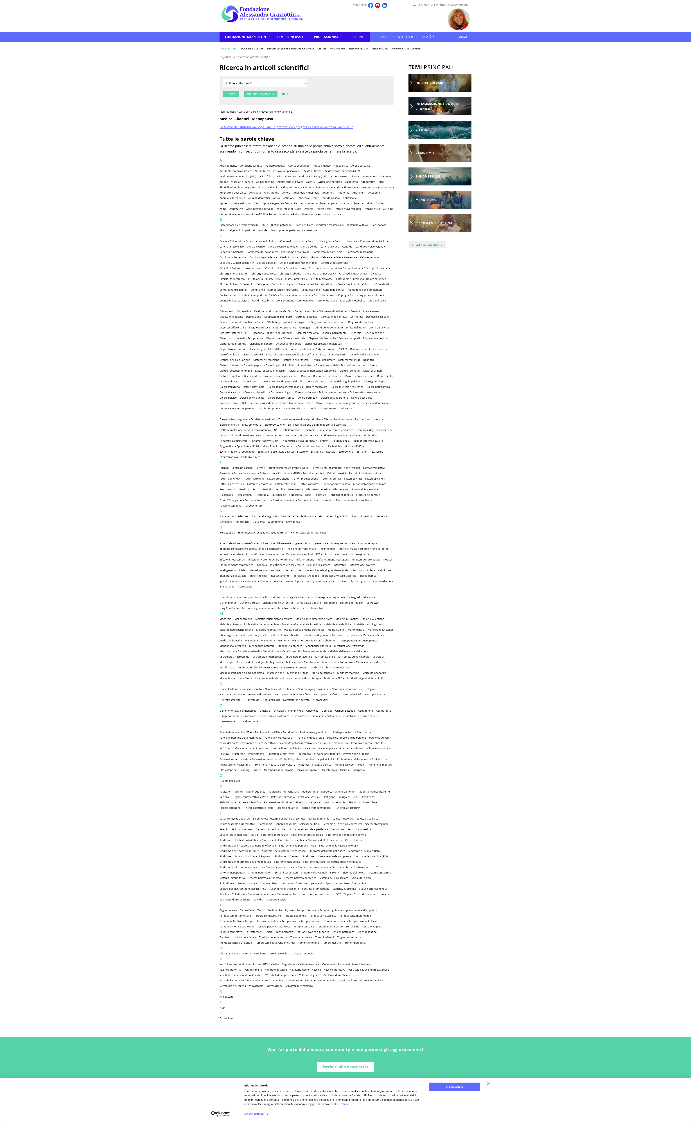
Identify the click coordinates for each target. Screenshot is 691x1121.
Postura (224, 753)
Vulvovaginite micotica (299, 986)
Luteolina (310, 608)
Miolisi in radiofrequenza (337, 662)
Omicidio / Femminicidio (288, 710)
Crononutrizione (327, 300)
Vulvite (379, 980)
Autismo (388, 208)
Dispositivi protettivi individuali (323, 343)
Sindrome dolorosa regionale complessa (326, 856)
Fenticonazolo (228, 489)
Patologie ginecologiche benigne (346, 737)
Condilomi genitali (334, 289)
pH (274, 748)
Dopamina (248, 408)
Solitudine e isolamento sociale (238, 883)
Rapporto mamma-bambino (337, 791)
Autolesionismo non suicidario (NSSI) (243, 214)
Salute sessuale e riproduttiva (238, 824)
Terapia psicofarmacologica (273, 926)
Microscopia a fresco (232, 662)
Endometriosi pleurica (363, 435)
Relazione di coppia (283, 797)
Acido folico (266, 176)
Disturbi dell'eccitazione (364, 354)
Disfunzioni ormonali (232, 338)
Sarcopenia (265, 824)
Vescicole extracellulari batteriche (368, 969)
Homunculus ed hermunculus (309, 532)
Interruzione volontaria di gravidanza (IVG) (322, 570)
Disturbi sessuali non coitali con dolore (312, 370)
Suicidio (258, 899)
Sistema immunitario (232, 878)
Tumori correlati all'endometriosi (275, 942)
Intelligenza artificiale (232, 570)
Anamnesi (328, 192)
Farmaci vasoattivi (374, 467)
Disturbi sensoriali (327, 365)
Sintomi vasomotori (286, 872)
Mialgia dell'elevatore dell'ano (348, 651)
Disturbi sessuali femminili (236, 370)
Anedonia (374, 192)
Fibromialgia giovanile (364, 489)
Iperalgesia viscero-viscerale (339, 575)
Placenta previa (327, 748)
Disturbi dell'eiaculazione (235, 360)
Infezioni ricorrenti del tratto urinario (270, 559)
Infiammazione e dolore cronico (290, 48)
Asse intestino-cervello (259, 208)
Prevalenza (304, 753)
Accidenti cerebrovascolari (235, 171)
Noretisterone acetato (296, 700)
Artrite (379, 203)
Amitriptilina (271, 192)
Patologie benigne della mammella (240, 737)
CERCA (423, 37)
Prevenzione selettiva (264, 759)
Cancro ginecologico (232, 246)
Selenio (224, 829)
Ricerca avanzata (260, 94)
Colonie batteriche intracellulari (315, 284)
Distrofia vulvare (229, 354)
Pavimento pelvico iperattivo (258, 743)
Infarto (236, 554)
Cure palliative (377, 300)
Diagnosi (302, 322)
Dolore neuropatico (378, 387)
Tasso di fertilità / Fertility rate (275, 910)
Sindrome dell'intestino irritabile (239, 840)
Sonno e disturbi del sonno (276, 883)
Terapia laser (290, 921)
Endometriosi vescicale (264, 440)
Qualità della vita (230, 780)
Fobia (308, 494)
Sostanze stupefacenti (309, 883)
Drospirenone (328, 408)
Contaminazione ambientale (365, 289)
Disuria (305, 376)
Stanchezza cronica (344, 888)
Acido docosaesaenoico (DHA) (342, 171)
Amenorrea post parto (233, 192)
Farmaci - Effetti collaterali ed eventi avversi (282, 467)
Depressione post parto (278, 316)
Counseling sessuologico (234, 300)
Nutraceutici (320, 700)
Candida (347, 246)
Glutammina (275, 521)
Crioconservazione (283, 300)
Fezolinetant (295, 489)
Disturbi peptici (253, 365)
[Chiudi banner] (488, 1083)
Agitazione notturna (330, 181)
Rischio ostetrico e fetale (258, 807)
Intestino (356, 570)
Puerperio (359, 770)
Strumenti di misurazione (235, 899)
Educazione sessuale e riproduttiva (299, 419)
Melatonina (268, 640)
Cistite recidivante (322, 279)
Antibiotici (289, 198)
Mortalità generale (323, 673)
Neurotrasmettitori (231, 700)
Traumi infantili (324, 937)
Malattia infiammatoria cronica (273, 619)
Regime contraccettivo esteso (250, 797)
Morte (248, 678)
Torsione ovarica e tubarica (312, 932)
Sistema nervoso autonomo (264, 878)
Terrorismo (352, 926)
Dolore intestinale (253, 387)
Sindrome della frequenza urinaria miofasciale (248, 845)
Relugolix (343, 797)
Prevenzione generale (327, 753)
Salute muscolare (343, 818)
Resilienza (368, 797)
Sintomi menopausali (232, 872)
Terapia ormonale (335, 921)
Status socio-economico (373, 888)
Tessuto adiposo (372, 926)
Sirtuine (335, 872)
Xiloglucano (226, 996)
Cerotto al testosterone (334, 262)
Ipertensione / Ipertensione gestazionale (303, 581)
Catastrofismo (309, 257)
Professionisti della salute (352, 759)
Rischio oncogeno (230, 807)
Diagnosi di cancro (359, 322)
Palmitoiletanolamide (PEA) (236, 732)
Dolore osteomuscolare (364, 392)
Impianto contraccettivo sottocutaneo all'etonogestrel (252, 548)
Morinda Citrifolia (297, 673)
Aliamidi (274, 187)
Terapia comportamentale (235, 915)
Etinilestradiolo (229, 457)
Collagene (262, 284)
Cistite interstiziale (296, 279)
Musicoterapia (312, 678)
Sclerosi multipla (309, 824)
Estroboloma (346, 451)
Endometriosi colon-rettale (302, 435)
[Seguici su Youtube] (377, 5)
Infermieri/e (251, 554)
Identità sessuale (281, 543)
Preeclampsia (256, 753)
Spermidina (359, 883)
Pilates (283, 748)
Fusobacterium (254, 505)
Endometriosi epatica (334, 435)
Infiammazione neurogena (333, 559)
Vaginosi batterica (230, 969)
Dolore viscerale (229, 403)
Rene (356, 797)
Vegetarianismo (299, 969)
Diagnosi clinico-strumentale (327, 322)
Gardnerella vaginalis (264, 516)
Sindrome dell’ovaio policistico (327, 851)
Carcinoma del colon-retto (262, 252)
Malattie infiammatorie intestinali (302, 624)
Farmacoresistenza (245, 473)
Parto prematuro (343, 732)
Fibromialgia (340, 489)
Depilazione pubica (231, 316)
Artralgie (367, 203)
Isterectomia (227, 586)
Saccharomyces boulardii (235, 818)
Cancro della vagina (319, 241)
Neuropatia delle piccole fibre (292, 694)
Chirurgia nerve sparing (234, 273)
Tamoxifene (247, 910)
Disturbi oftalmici (230, 365)
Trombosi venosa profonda (236, 942)
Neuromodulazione (259, 694)
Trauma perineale (301, 937)
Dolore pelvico (228, 397)
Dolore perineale (307, 397)
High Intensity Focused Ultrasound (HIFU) (262, 532)
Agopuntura (368, 181)
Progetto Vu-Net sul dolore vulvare (274, 764)
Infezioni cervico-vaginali (351, 554)
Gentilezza (226, 521)
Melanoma (251, 640)
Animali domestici (259, 198)
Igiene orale (321, 543)
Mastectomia (280, 635)
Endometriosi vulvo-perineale (299, 440)
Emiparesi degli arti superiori (374, 430)
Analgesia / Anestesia (306, 192)
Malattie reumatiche (268, 629)
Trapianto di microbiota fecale (238, 937)
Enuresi (324, 440)
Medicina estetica (373, 635)
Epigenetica (227, 446)
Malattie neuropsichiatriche (236, 629)
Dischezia (355, 333)
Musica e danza (290, 678)
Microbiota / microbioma (234, 656)
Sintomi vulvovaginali (314, 872)
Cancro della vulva (346, 241)
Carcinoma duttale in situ (328, 252)
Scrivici (380, 37)
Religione (329, 797)
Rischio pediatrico (287, 807)
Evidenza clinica (250, 457)
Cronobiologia (305, 300)
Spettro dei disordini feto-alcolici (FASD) (243, 888)
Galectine (242, 516)
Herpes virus (227, 532)
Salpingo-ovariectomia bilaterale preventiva (279, 818)
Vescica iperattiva (334, 969)
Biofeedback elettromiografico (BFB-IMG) (244, 225)
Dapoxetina (244, 311)
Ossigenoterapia (229, 716)
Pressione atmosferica (281, 753)
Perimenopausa (338, 743)
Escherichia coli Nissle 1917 (345, 446)
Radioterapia (310, 791)
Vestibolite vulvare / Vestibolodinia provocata (269, 975)
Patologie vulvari (379, 737)
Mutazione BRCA (334, 678)
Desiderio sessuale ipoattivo (236, 322)
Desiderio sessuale (377, 316)
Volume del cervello (360, 980)
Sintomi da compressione (313, 867)
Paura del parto (229, 743)
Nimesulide (252, 700)
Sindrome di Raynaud (258, 856)
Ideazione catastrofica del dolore (248, 543)
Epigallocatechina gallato (368, 440)
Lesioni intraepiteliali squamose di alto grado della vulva (341, 597)
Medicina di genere (317, 635)
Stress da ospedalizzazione (370, 894)
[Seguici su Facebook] (370, 5)
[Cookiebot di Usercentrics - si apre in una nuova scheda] (220, 1114)
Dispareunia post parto (377, 338)
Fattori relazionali (285, 484)
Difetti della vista (379, 327)
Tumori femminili (308, 942)
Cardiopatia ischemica (233, 257)
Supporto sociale (276, 899)
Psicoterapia (329, 770)
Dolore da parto (315, 381)
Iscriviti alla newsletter (346, 1066)
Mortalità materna (348, 673)
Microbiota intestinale (299, 656)
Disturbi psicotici (276, 365)
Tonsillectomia (284, 932)
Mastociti (296, 635)
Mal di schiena (243, 619)
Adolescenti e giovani (290, 181)
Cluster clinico (228, 284)
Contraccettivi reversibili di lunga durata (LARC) (248, 295)
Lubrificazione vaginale (250, 608)
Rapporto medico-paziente (374, 791)
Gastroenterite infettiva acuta (298, 516)
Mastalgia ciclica (259, 635)
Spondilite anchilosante (284, 888)
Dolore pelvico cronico (281, 397)
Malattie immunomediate (263, 624)
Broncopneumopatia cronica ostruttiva (294, 230)
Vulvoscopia (256, 986)
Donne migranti (347, 403)
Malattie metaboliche (338, 624)
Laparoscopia (244, 597)
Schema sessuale (286, 824)
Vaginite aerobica (308, 964)
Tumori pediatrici (355, 942)
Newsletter (403, 37)
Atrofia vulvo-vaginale (349, 208)
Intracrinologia (258, 575)
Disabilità (258, 333)
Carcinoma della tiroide (295, 252)
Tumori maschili (332, 942)
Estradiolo (317, 451)
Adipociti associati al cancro (236, 181)
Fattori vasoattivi (309, 484)
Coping (342, 295)
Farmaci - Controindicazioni (236, 467)
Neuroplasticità (352, 694)
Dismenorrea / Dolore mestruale (285, 338)
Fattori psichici (353, 478)
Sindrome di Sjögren (287, 856)
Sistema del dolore (354, 872)
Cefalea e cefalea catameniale (339, 257)
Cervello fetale (274, 268)
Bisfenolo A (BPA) (357, 225)
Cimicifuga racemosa (232, 279)
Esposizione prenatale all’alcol (276, 451)
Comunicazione (310, 289)
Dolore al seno (229, 381)
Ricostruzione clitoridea (278, 802)
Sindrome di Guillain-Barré (364, 851)
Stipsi (347, 894)
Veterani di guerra (310, 975)
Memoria (283, 640)
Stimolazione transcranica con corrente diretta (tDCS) (309, 894)
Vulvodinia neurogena (233, 986)
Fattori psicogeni (375, 478)
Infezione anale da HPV (275, 554)
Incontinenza (327, 548)
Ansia (276, 198)
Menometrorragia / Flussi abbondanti (314, 640)
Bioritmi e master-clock (330, 225)
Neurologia (367, 689)
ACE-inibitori (262, 171)
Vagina (275, 964)
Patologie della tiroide (311, 737)
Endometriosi (358, 48)
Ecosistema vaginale (263, 419)
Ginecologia (242, 521)
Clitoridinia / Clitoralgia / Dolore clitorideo (361, 279)
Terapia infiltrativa (231, 921)
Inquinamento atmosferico (237, 565)
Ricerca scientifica (250, 802)
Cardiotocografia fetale (263, 257)
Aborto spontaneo (299, 165)
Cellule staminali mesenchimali (298, 262)
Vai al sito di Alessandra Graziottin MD (440, 5)
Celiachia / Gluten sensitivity (237, 262)
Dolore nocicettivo (230, 392)
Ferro (256, 489)
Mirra (379, 662)
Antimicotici (350, 198)
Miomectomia (364, 662)
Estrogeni (362, 451)
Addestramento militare (344, 176)
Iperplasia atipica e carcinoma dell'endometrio (248, 581)
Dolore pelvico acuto (252, 397)
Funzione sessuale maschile (353, 500)
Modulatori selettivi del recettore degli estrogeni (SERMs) (273, 667)
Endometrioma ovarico (249, 435)
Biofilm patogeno (281, 225)
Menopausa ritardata (318, 646)
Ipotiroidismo (383, 581)
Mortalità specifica (231, 678)
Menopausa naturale (261, 646)
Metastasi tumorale (314, 651)
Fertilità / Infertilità (273, 489)
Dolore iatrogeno (230, 387)
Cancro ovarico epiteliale (283, 246)
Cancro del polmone (292, 241)
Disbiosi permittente (334, 333)
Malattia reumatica (347, 619)
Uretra (247, 953)
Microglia (378, 656)
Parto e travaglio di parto (315, 732)
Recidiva (225, 797)
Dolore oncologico (281, 392)
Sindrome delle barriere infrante (239, 851)
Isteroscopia (245, 586)
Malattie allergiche (373, 619)
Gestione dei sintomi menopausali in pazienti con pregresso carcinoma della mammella (286, 127)
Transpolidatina (367, 932)
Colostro (367, 284)
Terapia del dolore (295, 915)
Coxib (265, 300)
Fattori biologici (336, 473)
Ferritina (244, 489)
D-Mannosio (227, 311)
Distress (379, 349)
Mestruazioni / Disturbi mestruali (240, 651)
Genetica (381, 516)
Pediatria (320, 743)
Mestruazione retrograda (349, 646)
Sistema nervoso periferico (300, 878)
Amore (286, 192)
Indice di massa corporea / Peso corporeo (364, 548)
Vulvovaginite (275, 986)
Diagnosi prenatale (284, 327)
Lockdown (373, 602)
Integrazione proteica (362, 565)
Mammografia (356, 629)
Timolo (268, 932)
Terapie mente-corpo (330, 926)
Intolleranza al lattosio (233, 575)
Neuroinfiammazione (344, 689)
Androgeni (359, 192)
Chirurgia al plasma (376, 268)
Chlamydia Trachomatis (353, 273)
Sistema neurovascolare (333, 878)
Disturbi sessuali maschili (270, 370)
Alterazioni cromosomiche (359, 187)
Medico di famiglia (231, 640)
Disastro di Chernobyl (280, 333)
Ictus (222, 543)
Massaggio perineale (233, 635)
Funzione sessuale (283, 500)
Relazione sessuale (309, 797)
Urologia (296, 953)
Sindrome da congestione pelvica (346, 834)
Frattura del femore (368, 494)
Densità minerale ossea (365, 311)
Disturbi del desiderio (333, 354)
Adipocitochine (265, 181)
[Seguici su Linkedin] (384, 5)
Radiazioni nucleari (231, 791)
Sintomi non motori (260, 872)
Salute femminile (319, 818)
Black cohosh (379, 225)
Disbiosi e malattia (307, 333)
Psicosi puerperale (308, 770)
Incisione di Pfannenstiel (302, 548)
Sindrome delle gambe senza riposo (284, 851)
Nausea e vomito (251, 689)
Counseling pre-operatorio (366, 295)
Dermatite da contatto (334, 316)
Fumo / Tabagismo (231, 500)
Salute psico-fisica (367, 818)
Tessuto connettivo (231, 932)
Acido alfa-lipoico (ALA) (286, 171)
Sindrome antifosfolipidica (307, 834)
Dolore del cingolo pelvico (344, 381)
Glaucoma (259, 521)
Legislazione (296, 597)
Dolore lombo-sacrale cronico (285, 387)
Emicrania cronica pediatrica (336, 430)
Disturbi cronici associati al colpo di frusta (291, 354)
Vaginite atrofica (332, 964)
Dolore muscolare (316, 387)
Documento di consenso (327, 376)
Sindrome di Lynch (231, 856)
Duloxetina (346, 408)
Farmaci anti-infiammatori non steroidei (336, 467)
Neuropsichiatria (375, 694)
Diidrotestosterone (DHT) (234, 333)
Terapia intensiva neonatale (262, 921)
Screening (329, 824)
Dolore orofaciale (305, 392)
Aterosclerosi (324, 208)
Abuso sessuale (360, 165)
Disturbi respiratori (300, 365)
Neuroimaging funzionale (313, 689)
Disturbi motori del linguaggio (356, 360)
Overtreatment (228, 721)
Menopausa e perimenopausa (358, 640)
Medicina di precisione (346, 635)
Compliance (258, 289)
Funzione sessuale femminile (315, 500)
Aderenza (385, 176)
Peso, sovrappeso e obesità (367, 743)
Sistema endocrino (380, 872)
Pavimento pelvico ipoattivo (295, 743)
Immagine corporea (343, 543)
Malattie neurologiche (367, 624)
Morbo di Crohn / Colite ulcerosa (330, 667)
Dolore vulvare (252, 48)
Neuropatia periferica (326, 694)
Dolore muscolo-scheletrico (347, 387)
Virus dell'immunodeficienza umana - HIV (244, 980)
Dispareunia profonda (233, 343)
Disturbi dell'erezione (266, 360)
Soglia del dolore (361, 878)
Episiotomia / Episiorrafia (252, 446)
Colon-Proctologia (282, 284)
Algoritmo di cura (255, 187)
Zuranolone (226, 1018)
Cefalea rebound (370, 257)
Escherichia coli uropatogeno (237, 451)
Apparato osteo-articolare (343, 203)
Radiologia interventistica (283, 791)
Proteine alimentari (380, 764)
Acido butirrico (312, 171)
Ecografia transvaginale (234, 419)
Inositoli (387, 559)
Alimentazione (291, 187)
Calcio (223, 241)
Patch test (362, 732)
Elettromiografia (251, 424)
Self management (242, 829)
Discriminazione (374, 333)
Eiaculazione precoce (367, 419)
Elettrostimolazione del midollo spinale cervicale (317, 424)
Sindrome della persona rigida (297, 845)
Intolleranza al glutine (378, 570)
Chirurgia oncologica (264, 273)
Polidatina (357, 748)
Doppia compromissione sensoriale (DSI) (282, 408)
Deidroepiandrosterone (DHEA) (272, 311)
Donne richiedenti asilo (374, 403)
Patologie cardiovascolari (279, 737)
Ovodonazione (249, 721)
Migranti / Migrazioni (270, 662)
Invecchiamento (280, 575)
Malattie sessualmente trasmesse (304, 629)
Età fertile (377, 451)
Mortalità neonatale (374, 673)
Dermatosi (356, 316)
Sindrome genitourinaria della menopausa (245, 861)
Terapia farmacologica (323, 915)
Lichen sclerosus (250, 602)
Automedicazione (279, 214)
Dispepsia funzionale (288, 343)
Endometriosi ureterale (233, 440)
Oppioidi (327, 710)
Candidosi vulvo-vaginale (371, 246)
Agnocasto (351, 181)
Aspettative (236, 208)
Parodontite (290, 732)
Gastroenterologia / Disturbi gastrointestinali (346, 516)
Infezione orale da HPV (306, 554)
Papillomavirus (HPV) (267, 732)
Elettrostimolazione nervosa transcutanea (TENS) (249, 430)
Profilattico (377, 759)
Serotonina (337, 829)
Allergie (335, 187)
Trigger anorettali (347, 937)
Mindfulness (311, 662)
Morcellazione (275, 673)
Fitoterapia (262, 494)
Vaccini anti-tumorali (232, 964)
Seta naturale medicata (234, 834)
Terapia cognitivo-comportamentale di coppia (347, 910)
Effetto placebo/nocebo (338, 419)
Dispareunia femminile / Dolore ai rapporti (334, 338)
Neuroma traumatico (232, 694)
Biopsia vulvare (304, 225)
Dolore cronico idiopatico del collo (282, 381)
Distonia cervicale (360, 349)
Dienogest (305, 327)
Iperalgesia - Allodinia (306, 575)
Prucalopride (229, 770)
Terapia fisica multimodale (356, 915)
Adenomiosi (369, 176)
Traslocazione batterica (273, 937)
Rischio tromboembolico (316, 807)
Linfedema (330, 602)
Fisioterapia (227, 494)
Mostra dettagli (254, 1113)
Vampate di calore (276, 969)
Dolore (349, 376)
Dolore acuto (384, 376)
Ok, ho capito (454, 1086)
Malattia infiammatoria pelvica (314, 619)
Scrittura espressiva (350, 824)
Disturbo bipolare (230, 376)
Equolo (274, 446)
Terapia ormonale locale (363, 921)
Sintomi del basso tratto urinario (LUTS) (355, 867)
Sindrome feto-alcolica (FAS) (371, 856)
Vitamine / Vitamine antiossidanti (325, 980)
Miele (251, 662)
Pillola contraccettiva (302, 748)
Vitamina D (295, 980)
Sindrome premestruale (280, 867)
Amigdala (255, 192)
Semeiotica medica (267, 829)
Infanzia (224, 554)
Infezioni (328, 554)
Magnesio (225, 619)
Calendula (236, 241)
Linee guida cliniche (309, 602)
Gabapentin (227, 516)
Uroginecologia (278, 953)
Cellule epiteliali (266, 262)
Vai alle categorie (429, 244)
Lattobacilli (261, 597)
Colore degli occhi (348, 284)
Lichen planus (228, 602)
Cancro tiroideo (329, 246)
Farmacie (225, 473)
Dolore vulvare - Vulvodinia (258, 403)
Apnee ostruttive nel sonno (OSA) (239, 203)
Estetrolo (302, 451)
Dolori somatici (325, 403)
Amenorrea (385, 187)
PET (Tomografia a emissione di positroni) (244, 748)
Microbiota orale (325, 656)
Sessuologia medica (359, 829)
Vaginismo (337, 48)
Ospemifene (365, 710)
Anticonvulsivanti (309, 198)
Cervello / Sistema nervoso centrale (241, 268)
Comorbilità (382, 284)
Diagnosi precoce (259, 327)
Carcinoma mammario (360, 252)
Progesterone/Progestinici (235, 764)
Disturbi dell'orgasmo (295, 360)
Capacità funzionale (231, 252)
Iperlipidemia (368, 575)
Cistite (322, 48)
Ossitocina (249, 716)
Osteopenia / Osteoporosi (326, 716)
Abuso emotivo (322, 165)
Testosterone (253, 932)
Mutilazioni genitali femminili (365, 678)
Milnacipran (293, 662)
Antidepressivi (331, 198)
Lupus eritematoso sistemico (284, 608)
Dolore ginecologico (374, 381)
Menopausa (379, 48)
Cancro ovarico (256, 246)
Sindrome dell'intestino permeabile (283, 840)
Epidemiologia (341, 440)
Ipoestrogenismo (361, 581)
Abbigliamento (228, 165)
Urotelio (308, 953)
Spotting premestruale (315, 888)
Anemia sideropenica (232, 198)
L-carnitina (226, 597)
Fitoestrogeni (244, 494)
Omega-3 (264, 710)
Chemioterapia (352, 268)
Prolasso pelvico (321, 764)
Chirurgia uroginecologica (320, 273)
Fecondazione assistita (336, 484)
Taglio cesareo (228, 910)
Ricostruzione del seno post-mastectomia (320, 802)
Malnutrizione (336, 629)
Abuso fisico (341, 165)
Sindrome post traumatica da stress (241, 867)
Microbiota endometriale (267, 656)
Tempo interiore (306, 910)
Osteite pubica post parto (273, 716)
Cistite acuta (255, 279)
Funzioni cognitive (230, 505)
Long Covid (226, 608)
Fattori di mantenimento (363, 473)
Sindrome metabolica (287, 861)
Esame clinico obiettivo (311, 446)
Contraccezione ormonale (295, 295)
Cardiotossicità (289, 257)
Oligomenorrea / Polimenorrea (238, 710)
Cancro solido (309, 246)
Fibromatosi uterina (406, 48)
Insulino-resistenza (318, 565)
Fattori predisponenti (305, 478)
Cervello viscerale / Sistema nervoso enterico (313, 268)
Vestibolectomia (229, 975)
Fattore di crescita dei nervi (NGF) (280, 473)
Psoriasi (344, 770)
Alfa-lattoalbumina (231, 187)
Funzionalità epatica (257, 500)
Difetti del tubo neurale (329, 327)
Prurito (257, 770)
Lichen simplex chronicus (278, 602)
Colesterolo (246, 284)
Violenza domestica (336, 975)
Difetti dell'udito (355, 327)
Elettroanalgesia (229, 424)
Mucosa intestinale (266, 678)
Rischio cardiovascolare (363, 802)
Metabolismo (271, 651)
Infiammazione (305, 559)
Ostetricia (350, 716)
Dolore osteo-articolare (333, 392)
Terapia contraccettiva (267, 915)
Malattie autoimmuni (232, 624)
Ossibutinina (384, 710)
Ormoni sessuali (345, 710)
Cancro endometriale (372, 241)
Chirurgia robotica (291, 273)
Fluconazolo (279, 494)
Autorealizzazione (303, 214)
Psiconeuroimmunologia (278, 770)
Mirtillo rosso (227, 667)
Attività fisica (372, 208)
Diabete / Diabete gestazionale (275, 322)
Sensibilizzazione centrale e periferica (305, 829)
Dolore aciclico (365, 376)
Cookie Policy (339, 1104)
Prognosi (303, 764)
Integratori (340, 565)
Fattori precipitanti (278, 478)
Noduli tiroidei (271, 700)
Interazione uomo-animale (265, 570)
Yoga (222, 1007)
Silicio (254, 834)
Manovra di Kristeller (380, 629)
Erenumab (288, 446)
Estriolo (330, 451)
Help (285, 94)
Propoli (361, 764)
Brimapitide (260, 230)
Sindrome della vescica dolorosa (338, 845)
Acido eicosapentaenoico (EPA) (238, 176)
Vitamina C (278, 980)
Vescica (316, 969)
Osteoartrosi (299, 716)
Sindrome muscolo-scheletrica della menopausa (332, 861)
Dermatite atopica (306, 316)
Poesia (344, 748)
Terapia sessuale (304, 926)
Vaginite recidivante (357, 964)
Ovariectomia (368, 716)
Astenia (308, 208)
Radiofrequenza (255, 791)
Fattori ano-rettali (313, 473)
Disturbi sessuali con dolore (358, 365)
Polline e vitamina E (378, 748)
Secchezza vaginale (377, 824)
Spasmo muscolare (337, 883)
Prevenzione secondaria (234, 759)
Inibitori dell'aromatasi (366, 559)
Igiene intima (303, 543)
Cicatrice (376, 273)
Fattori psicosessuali (232, 484)
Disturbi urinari (372, 370)
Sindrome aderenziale (274, 834)
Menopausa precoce (290, 646)
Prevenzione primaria (356, 753)
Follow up (320, 494)
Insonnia (261, 565)
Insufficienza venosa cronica (287, 565)
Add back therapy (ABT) (313, 176)
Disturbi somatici (350, 370)
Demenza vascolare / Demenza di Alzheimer (321, 311)
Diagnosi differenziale (233, 327)
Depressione (253, 316)
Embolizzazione (290, 430)
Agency (310, 181)
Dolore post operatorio (334, 397)
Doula (313, 408)
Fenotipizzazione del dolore (369, 484)
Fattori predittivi (331, 478)
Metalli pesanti (291, 651)
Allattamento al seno (315, 187)
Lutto (322, 608)
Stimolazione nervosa (261, 894)
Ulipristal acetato (230, 953)
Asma (223, 208)
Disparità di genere (261, 343)
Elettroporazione (275, 424)
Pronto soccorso (344, 764)
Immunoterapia (367, 543)
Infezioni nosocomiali (232, 559)
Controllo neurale (324, 295)
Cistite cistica (274, 279)
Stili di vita (238, 894)
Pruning (244, 770)
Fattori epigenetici (230, 478)
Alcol (381, 181)
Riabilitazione (228, 802)
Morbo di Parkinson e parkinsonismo (242, 673)
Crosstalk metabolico (352, 300)
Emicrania (309, 430)
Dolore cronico (250, 381)
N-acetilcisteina (229, 689)
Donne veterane (229, 408)
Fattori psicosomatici (259, 484)
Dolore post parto (361, 397)
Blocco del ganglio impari (235, 230)
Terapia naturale (311, 921)
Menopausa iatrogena (233, 646)
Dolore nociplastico (255, 392)
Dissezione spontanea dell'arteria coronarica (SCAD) (315, 349)
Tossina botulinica (343, 932)
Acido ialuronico (286, 176)
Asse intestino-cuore (289, 208)
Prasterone (238, 753)
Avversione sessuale (329, 214)
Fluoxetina (295, 494)
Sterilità (224, 894)
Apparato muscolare (312, 203)
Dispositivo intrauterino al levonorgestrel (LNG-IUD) (250, 349)
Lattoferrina (278, 597)
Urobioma (260, 953)
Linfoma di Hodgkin (351, 602)
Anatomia (343, 192)
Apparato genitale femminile (280, 203)
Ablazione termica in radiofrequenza (262, 165)
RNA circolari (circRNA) (347, 807)
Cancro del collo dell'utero (261, 241)
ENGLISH (464, 36)
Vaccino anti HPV (258, 964)
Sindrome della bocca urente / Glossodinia (333, 840)
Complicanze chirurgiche (283, 289)
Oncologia (312, 710)
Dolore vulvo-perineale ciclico (295, 403)
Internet (288, 570)
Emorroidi (227, 435)
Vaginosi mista (253, 969)
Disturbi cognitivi (252, 354)
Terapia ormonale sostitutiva (237, 926)
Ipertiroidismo (339, 581)
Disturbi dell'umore (323, 360)
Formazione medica (341, 494)
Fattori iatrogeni (254, 478)
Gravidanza (293, 521)
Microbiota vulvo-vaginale (353, 656)
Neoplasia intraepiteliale (280, 689)
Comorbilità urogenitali (233, 289)
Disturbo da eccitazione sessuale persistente (271, 376)
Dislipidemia (255, 338)
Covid (255, 300)
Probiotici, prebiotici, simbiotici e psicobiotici (307, 759)
